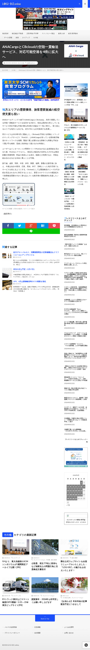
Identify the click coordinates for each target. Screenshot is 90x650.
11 (70, 490)
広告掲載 (37, 627)
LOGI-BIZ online (13, 645)
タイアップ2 (17, 595)
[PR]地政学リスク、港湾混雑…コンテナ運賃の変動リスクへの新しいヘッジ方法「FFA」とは (75, 102)
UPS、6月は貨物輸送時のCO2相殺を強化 (29, 281)
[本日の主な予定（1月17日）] (7, 273)
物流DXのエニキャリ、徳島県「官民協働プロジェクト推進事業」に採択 (76, 398)
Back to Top (45, 619)
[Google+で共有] (31, 225)
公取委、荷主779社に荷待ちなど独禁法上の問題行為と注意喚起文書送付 (45, 566)
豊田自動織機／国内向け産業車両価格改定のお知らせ (75, 235)
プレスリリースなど (39, 559)
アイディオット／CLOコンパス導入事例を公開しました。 (75, 264)
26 (73, 498)
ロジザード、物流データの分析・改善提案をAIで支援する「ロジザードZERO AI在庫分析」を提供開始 (75, 408)
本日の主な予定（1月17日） (24, 269)
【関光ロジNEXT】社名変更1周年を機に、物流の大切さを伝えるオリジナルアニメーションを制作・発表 (75, 367)
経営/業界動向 (73, 33)
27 (76, 498)
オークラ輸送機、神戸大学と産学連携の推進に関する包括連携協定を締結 (75, 323)
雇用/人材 (61, 33)
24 (68, 498)
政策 (17, 37)
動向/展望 (54, 559)
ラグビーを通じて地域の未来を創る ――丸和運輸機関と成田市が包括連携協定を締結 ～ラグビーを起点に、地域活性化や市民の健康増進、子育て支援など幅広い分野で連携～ (75, 276)
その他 (35, 37)
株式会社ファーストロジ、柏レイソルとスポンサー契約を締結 (75, 254)
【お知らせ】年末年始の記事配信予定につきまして (74, 602)
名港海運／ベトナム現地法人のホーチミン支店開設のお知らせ (75, 300)
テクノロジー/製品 (48, 33)
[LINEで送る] (31, 231)
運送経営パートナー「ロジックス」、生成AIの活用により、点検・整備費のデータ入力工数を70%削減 (75, 378)
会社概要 (37, 633)
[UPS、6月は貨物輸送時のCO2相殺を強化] (7, 285)
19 (73, 494)
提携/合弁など (31, 63)
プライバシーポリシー (12, 633)
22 (81, 494)
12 (73, 490)
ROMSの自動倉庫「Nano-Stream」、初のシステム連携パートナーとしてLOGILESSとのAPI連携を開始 (75, 311)
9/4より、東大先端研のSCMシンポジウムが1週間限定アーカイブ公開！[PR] (75, 127)
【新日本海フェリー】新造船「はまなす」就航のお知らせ (75, 245)
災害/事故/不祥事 (32, 33)
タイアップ (26, 37)
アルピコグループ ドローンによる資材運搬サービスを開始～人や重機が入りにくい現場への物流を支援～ (75, 334)
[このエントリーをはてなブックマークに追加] (42, 225)
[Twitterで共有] (19, 225)
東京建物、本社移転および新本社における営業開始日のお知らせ (75, 226)
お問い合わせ (69, 633)
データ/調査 (8, 37)
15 (81, 490)
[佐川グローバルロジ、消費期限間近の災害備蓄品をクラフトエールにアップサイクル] (7, 256)
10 (68, 490)
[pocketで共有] (54, 225)
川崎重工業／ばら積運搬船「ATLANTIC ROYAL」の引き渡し (75, 430)
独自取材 (5, 33)
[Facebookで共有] (8, 225)
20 (76, 494)
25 (70, 498)
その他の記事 (66, 597)
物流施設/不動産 (17, 33)
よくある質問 (69, 627)
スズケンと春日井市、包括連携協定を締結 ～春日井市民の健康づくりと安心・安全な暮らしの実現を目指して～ (75, 289)
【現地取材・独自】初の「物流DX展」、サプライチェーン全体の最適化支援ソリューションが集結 (83, 149)
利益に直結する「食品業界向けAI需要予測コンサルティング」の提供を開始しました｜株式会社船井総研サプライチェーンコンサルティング (75, 356)
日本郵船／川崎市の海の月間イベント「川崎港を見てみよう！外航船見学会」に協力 (75, 419)
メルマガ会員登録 (10, 627)
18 (70, 494)
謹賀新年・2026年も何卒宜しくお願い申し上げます (45, 600)
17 (68, 494)
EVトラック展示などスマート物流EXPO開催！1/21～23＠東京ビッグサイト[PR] (15, 602)
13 (76, 490)
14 (79, 490)
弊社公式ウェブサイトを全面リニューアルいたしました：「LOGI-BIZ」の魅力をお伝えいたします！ (74, 565)
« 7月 (68, 505)
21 (79, 494)
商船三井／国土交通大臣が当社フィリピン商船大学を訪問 (75, 389)
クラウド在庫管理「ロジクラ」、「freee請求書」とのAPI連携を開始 (75, 344)
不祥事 (48, 559)
